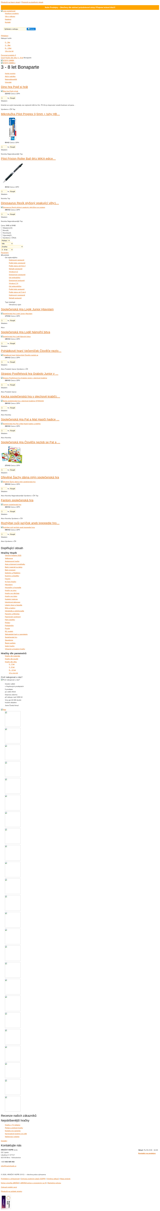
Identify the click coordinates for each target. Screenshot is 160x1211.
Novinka (7, 233)
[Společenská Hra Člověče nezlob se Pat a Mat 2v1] (12, 463)
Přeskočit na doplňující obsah (32, 2)
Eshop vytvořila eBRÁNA (10, 1183)
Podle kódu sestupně (16, 289)
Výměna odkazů (53, 1179)
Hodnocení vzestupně (17, 295)
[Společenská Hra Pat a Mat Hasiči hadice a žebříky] (21, 424)
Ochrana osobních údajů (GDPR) (33, 1179)
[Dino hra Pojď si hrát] (9, 91)
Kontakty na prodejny (147, 1153)
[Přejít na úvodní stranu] (8, 11)
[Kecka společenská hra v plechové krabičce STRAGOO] (22, 401)
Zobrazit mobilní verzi (9, 1187)
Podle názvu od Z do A (17, 292)
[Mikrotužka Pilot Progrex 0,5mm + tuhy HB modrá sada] (12, 140)
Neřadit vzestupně (15, 269)
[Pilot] (3, 710)
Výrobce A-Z (13, 272)
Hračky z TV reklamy (12, 1125)
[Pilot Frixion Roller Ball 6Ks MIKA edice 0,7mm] (12, 184)
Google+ (4, 1141)
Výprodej (7, 235)
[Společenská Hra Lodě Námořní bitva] (16, 336)
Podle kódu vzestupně (17, 263)
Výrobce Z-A (13, 283)
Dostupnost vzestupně (17, 275)
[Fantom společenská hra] (11, 504)
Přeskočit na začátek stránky (11, 1191)
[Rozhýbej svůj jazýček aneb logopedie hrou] (18, 527)
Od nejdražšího (14, 277)
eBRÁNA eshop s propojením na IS (33, 1183)
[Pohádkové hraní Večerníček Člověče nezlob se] (19, 355)
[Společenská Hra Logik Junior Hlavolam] (16, 314)
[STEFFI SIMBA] (7, 60)
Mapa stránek (65, 1179)
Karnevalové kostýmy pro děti (16, 1134)
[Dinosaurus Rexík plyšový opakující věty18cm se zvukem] (23, 207)
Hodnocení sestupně (16, 260)
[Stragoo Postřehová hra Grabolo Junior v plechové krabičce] (24, 378)
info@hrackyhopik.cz (8, 1166)
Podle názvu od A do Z (17, 266)
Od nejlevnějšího (15, 286)
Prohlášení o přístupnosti (10, 1179)
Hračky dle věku (11, 58)
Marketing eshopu (54, 1183)
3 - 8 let (20, 58)
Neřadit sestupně (15, 298)
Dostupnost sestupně (17, 280)
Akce (6, 230)
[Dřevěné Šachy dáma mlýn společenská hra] (18, 482)
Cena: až (8, 225)
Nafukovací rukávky (12, 1137)
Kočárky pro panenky (13, 1131)
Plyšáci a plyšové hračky (14, 1128)
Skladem (7, 228)
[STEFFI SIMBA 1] (8, 63)
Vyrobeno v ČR (9, 238)
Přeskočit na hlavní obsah (10, 2)
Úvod (3, 58)
